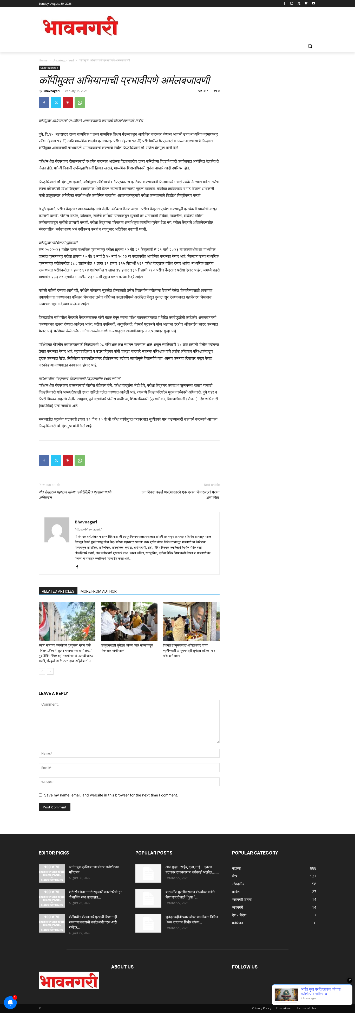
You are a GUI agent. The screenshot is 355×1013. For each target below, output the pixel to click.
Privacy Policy (261, 1008)
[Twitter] (299, 4)
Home (43, 60)
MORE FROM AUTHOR (99, 591)
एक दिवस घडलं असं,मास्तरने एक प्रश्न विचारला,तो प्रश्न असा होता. (181, 495)
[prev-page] (42, 671)
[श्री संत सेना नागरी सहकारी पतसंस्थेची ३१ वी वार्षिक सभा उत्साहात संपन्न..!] (52, 898)
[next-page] (50, 671)
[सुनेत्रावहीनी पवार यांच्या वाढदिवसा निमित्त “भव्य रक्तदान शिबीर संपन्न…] (148, 923)
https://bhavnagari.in (89, 529)
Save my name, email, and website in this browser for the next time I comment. (111, 795)
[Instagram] (292, 4)
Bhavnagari (51, 91)
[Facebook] (284, 4)
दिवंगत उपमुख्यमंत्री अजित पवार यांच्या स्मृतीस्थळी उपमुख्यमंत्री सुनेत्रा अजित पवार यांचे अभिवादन (189, 650)
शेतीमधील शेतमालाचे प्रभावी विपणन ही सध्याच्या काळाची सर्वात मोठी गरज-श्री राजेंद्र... (93, 922)
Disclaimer (284, 1008)
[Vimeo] (306, 4)
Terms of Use (306, 1008)
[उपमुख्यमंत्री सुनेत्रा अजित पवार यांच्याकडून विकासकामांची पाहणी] (129, 621)
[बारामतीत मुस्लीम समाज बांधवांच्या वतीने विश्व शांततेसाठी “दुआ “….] (148, 898)
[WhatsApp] (80, 102)
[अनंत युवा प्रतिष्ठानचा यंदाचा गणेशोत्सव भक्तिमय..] (52, 873)
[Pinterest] (68, 102)
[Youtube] (313, 4)
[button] (310, 46)
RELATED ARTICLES (58, 591)
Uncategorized (63, 60)
